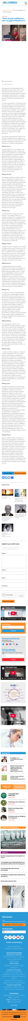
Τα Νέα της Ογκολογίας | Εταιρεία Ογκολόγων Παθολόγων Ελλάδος (9, 2)
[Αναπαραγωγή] (2, 619)
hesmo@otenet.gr (16, 1000)
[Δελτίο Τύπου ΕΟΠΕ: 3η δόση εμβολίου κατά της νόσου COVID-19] (13, 839)
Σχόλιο (4, 553)
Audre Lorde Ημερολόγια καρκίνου (15, 809)
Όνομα (4, 570)
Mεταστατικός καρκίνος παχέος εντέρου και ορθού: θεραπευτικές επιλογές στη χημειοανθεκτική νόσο (17, 768)
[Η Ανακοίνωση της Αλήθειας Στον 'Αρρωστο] (4, 818)
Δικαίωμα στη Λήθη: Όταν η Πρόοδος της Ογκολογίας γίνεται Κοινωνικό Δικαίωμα (20, 499)
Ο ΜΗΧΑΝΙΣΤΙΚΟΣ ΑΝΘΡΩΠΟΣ (13, 794)
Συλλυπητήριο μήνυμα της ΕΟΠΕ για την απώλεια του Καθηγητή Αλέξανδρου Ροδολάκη (20, 516)
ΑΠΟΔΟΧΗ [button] (16, 1016)
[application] (13, 613)
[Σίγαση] (21, 619)
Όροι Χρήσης (14, 1005)
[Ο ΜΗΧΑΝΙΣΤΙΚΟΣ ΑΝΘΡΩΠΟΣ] (4, 796)
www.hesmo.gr (15, 1002)
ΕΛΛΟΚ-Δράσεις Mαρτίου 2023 (8, 881)
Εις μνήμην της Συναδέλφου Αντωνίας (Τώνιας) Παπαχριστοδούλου (6, 534)
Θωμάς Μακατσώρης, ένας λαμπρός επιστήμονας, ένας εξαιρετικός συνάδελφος (7, 519)
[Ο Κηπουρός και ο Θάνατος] (4, 803)
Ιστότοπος (4, 586)
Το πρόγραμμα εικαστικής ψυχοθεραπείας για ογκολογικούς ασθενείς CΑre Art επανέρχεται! (13, 863)
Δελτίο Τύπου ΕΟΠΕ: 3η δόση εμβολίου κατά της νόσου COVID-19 (12, 844)
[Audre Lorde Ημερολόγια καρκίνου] (4, 810)
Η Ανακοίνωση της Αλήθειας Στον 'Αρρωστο (17, 817)
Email (4, 578)
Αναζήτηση (6, 624)
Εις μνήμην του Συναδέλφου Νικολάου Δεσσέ (16, 759)
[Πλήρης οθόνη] (24, 619)
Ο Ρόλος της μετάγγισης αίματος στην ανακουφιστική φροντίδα (17, 778)
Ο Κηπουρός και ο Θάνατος (16, 802)
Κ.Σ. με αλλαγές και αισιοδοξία (6, 497)
